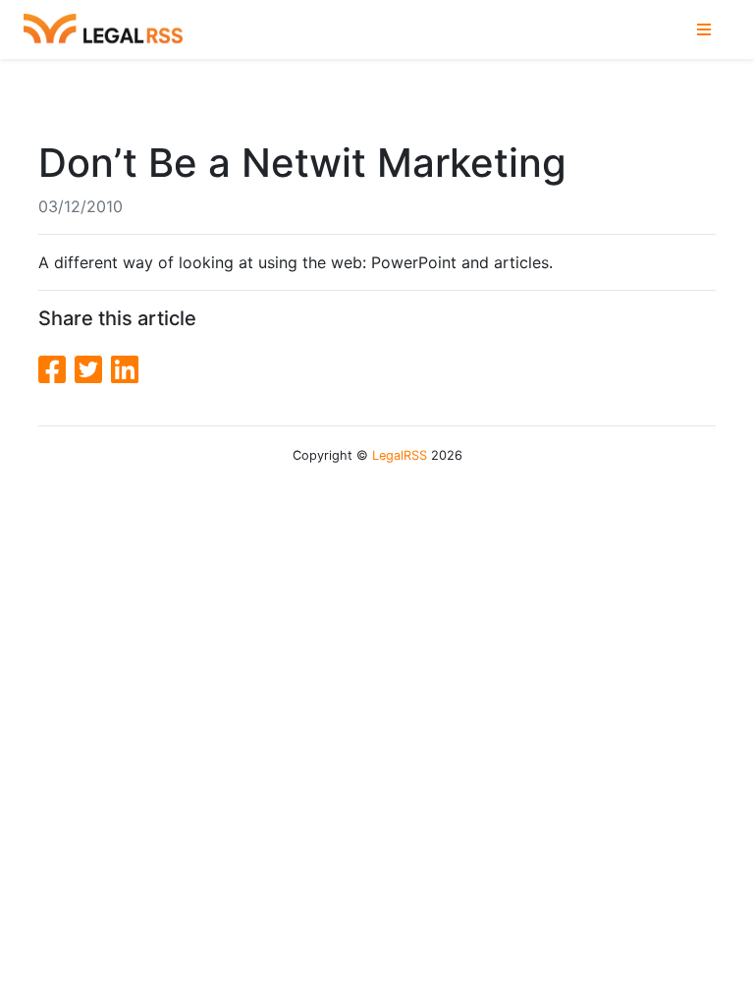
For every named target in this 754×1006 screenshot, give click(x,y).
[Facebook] (56, 370)
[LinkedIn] (124, 370)
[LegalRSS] (103, 30)
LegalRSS (399, 455)
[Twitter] (93, 370)
